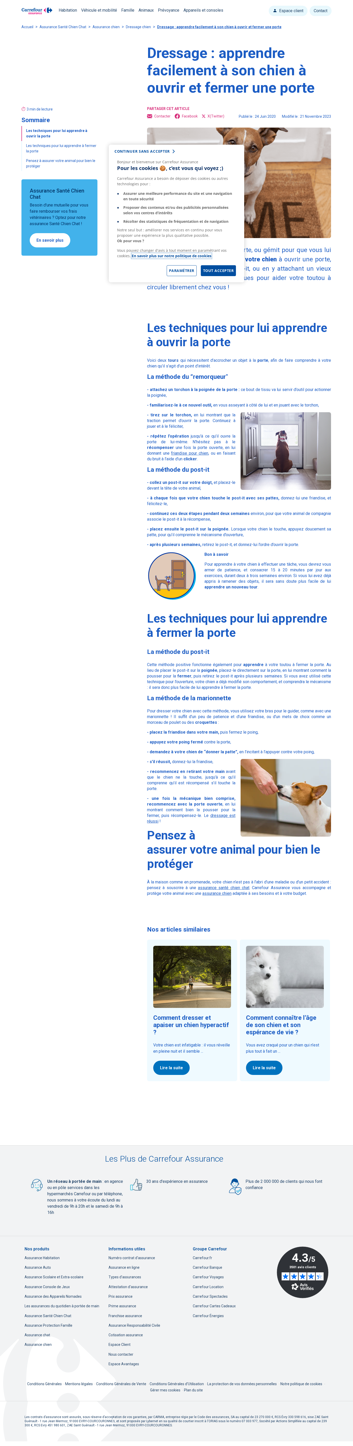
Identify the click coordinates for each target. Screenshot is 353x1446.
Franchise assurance (125, 1316)
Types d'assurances (125, 1277)
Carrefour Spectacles (210, 1296)
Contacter (162, 116)
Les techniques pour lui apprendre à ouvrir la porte (56, 133)
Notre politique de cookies (301, 1384)
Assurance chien (106, 27)
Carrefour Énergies (208, 1316)
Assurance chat (37, 1335)
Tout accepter (218, 270)
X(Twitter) (216, 116)
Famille (127, 10)
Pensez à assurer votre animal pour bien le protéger (60, 163)
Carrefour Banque (207, 1267)
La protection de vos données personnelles (242, 1384)
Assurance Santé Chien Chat (63, 27)
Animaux (146, 10)
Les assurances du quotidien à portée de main (62, 1306)
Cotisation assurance (126, 1335)
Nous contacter (121, 1354)
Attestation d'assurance (128, 1287)
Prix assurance (121, 1296)
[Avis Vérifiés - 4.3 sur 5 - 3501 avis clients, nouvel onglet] (302, 1272)
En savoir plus (50, 240)
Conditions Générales (45, 1384)
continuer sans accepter (142, 151)
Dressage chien (138, 27)
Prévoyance (168, 10)
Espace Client (120, 1344)
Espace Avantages (124, 1364)
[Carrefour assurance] (36, 11)
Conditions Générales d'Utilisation (177, 1384)
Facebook (190, 116)
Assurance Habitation (42, 1258)
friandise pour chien (189, 453)
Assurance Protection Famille (48, 1325)
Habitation (68, 10)
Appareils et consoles (203, 10)
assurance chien (217, 893)
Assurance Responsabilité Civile (134, 1325)
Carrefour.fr (202, 1258)
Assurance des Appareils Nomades (53, 1296)
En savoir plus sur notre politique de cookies (171, 255)
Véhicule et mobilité (99, 10)
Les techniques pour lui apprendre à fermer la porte (61, 148)
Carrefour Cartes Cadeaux (214, 1306)
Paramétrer (181, 270)
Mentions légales (79, 1384)
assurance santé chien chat (223, 887)
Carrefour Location (208, 1287)
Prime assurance (122, 1306)
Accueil (27, 27)
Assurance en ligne (124, 1267)
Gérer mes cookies (165, 1390)
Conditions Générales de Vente (121, 1384)
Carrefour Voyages (208, 1277)
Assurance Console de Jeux (47, 1287)
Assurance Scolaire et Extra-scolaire (54, 1277)
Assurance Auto (38, 1267)
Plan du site (193, 1390)
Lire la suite (171, 1067)
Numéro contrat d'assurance (132, 1258)
